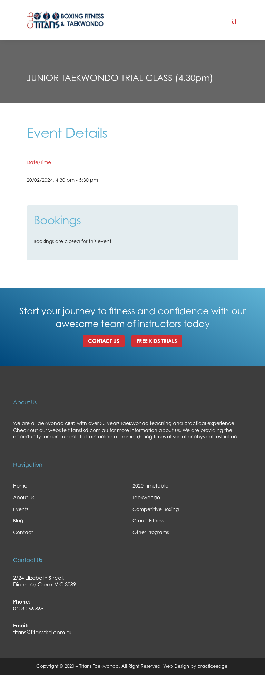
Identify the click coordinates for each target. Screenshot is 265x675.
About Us (23, 497)
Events (20, 509)
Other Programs (150, 532)
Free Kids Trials (157, 341)
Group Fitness (148, 520)
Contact (23, 532)
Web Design (175, 666)
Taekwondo (146, 497)
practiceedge (213, 666)
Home (20, 486)
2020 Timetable (150, 486)
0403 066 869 (28, 608)
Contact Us (103, 341)
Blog (18, 520)
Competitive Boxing (155, 509)
